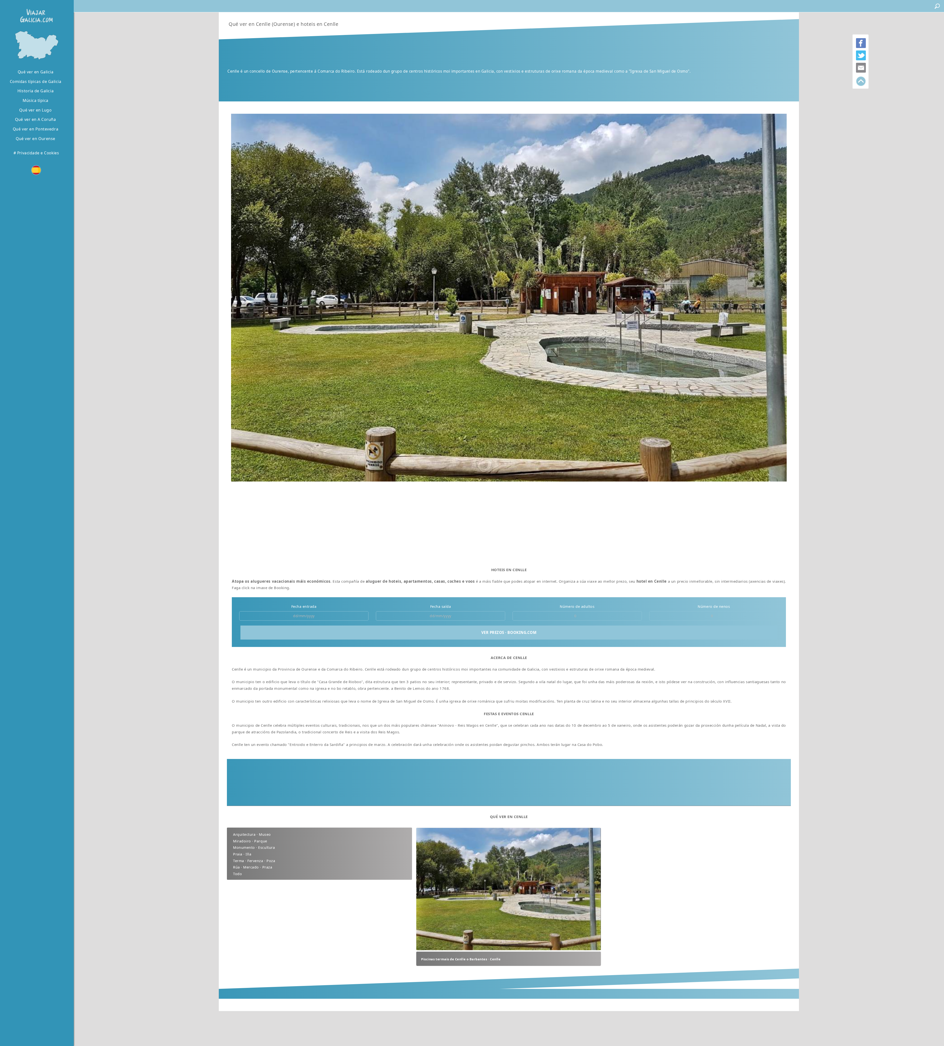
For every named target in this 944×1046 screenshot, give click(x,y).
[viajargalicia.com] (35, 12)
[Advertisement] (383, 522)
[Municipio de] (35, 45)
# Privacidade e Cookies (36, 153)
